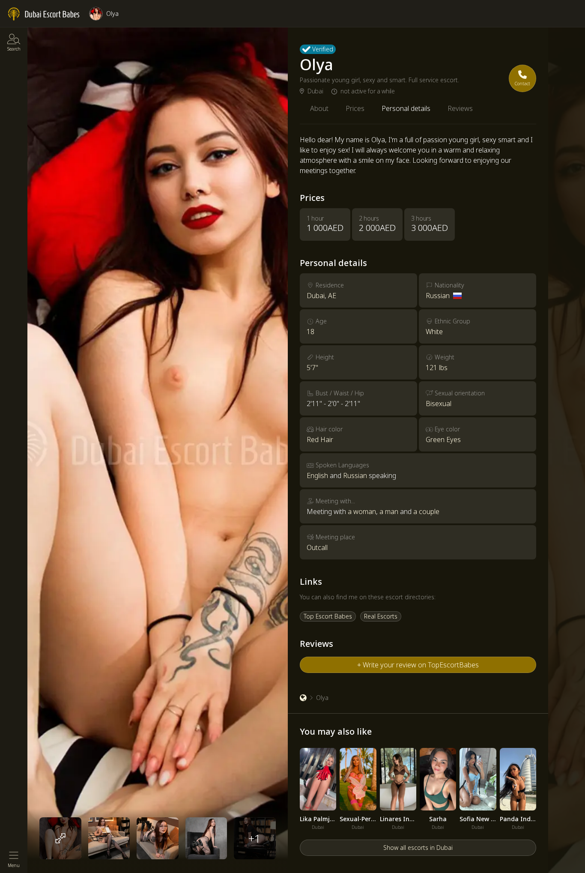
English (317, 475)
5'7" (312, 367)
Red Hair (320, 439)
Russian (438, 295)
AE (332, 295)
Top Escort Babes (328, 616)
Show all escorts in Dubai (418, 847)
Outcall (317, 547)
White (434, 331)
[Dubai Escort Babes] (303, 697)
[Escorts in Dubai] (44, 14)
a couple (426, 511)
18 (310, 331)
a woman (362, 511)
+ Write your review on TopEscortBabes (418, 665)
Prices (355, 108)
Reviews (460, 108)
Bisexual (438, 403)
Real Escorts (380, 616)
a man (388, 511)
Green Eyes (443, 439)
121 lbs (437, 367)
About (319, 108)
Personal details (406, 108)
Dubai (315, 91)
